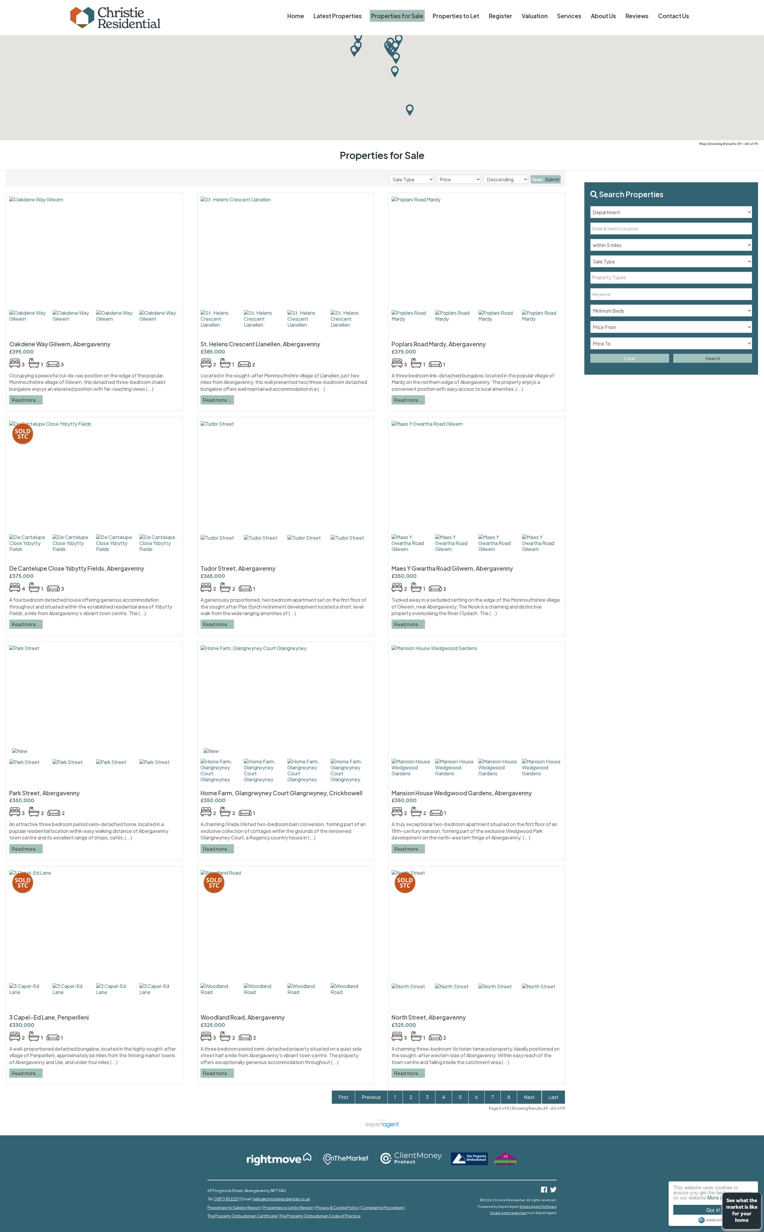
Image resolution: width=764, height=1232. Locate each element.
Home (295, 15)
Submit (552, 179)
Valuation (535, 15)
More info (717, 1197)
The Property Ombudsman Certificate (242, 1216)
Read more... (26, 400)
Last (553, 1097)
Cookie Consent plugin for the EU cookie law (713, 1220)
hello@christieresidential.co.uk (281, 1199)
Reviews (637, 15)
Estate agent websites (508, 1213)
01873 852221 (226, 1199)
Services (569, 15)
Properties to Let (456, 15)
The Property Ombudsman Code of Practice (320, 1216)
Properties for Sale (397, 15)
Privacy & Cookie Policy (337, 1207)
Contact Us (673, 15)
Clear (629, 358)
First (343, 1097)
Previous (371, 1097)
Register (500, 15)
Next (529, 1097)
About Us (603, 15)
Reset (537, 179)
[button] (395, 72)
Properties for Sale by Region (234, 1207)
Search (713, 358)
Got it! (713, 1210)
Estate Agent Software (538, 1206)
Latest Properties (338, 15)
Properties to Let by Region (288, 1207)
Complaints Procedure (382, 1207)
